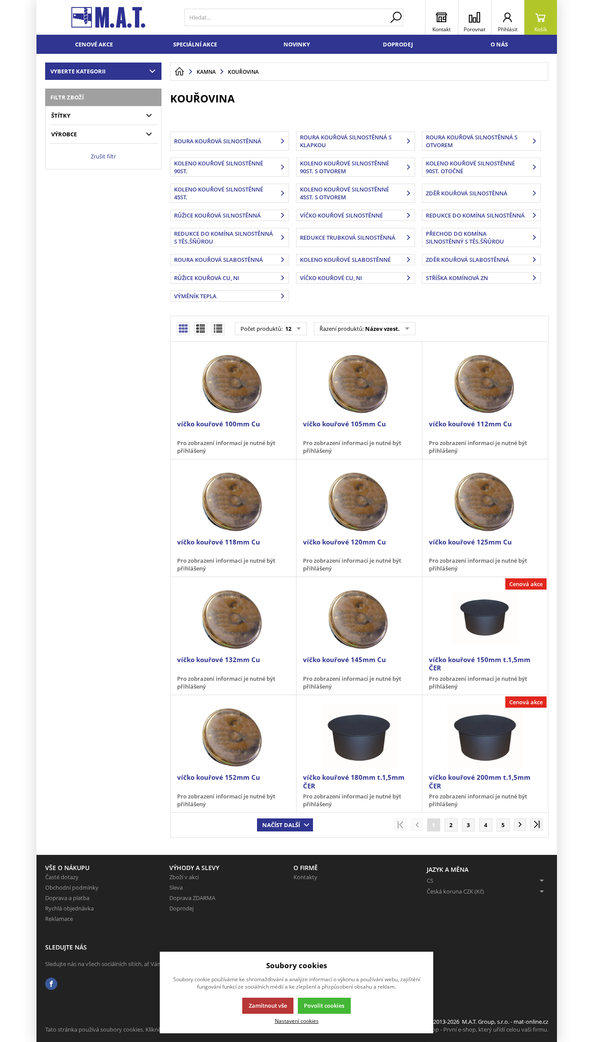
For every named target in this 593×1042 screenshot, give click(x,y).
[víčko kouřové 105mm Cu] (359, 382)
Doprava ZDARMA (192, 898)
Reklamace (59, 919)
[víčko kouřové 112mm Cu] (485, 382)
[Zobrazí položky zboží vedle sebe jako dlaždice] (200, 328)
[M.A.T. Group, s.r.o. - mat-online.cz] (108, 17)
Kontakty (305, 877)
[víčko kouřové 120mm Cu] (359, 499)
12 (287, 329)
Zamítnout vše (268, 1005)
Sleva (176, 887)
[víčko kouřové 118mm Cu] (233, 499)
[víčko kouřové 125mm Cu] (485, 499)
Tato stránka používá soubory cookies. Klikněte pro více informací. (130, 1029)
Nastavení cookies (297, 1020)
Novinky (296, 44)
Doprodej (398, 44)
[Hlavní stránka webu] (179, 71)
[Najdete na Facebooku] (51, 984)
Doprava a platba (67, 898)
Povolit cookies (324, 1005)
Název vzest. (382, 329)
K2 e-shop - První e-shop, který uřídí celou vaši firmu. (480, 1029)
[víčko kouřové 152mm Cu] (233, 735)
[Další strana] (520, 824)
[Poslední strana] (536, 824)
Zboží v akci (184, 877)
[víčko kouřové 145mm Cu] (359, 617)
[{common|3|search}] (396, 17)
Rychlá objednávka (69, 908)
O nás (499, 44)
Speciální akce (195, 44)
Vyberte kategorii (77, 71)
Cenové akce (94, 44)
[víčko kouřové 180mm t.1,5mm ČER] (359, 735)
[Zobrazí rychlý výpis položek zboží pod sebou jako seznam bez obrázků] (217, 328)
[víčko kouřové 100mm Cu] (233, 382)
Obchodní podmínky (72, 887)
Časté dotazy (62, 877)
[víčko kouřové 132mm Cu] (233, 617)
